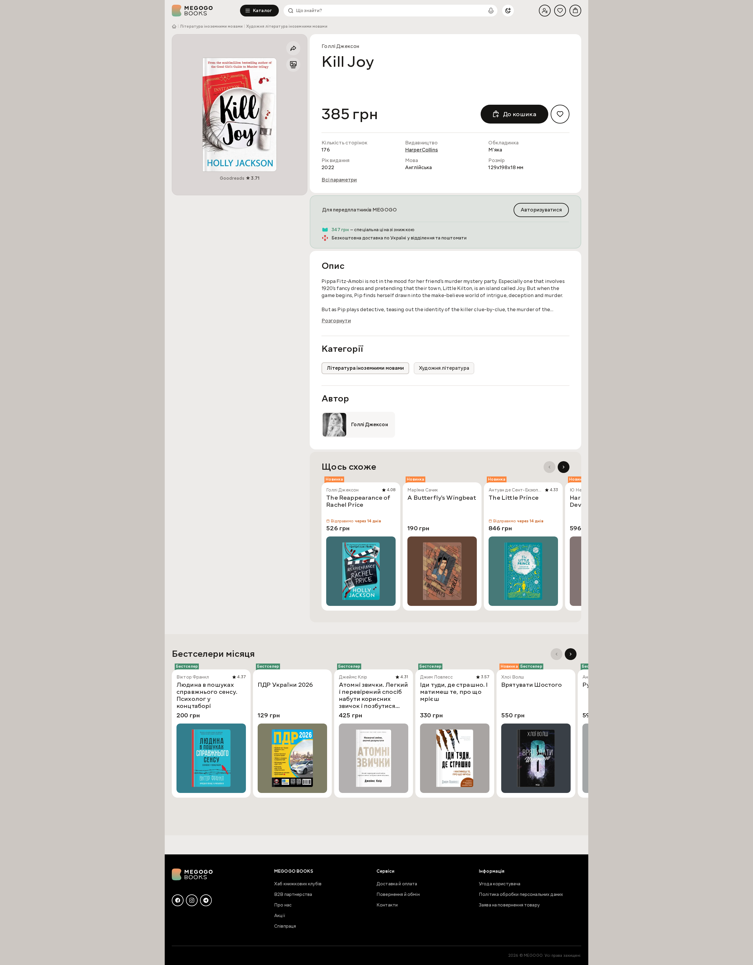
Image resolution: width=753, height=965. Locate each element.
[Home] (206, 10)
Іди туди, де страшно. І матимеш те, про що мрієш (454, 692)
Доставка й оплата (396, 884)
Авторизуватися (541, 209)
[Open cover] (239, 114)
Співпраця (285, 926)
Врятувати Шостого (531, 685)
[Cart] (575, 10)
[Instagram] (192, 900)
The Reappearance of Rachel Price (358, 501)
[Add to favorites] (560, 114)
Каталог (262, 11)
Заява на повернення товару (509, 905)
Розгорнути (336, 321)
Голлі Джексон (340, 46)
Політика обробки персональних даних (521, 894)
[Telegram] (206, 900)
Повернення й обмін (398, 894)
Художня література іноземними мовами (286, 26)
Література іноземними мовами (211, 26)
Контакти (387, 905)
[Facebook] (178, 900)
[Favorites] (560, 10)
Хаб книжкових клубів (297, 884)
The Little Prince (514, 498)
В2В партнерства (293, 894)
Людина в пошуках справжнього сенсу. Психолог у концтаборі (206, 695)
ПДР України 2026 (285, 685)
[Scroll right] (563, 467)
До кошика (520, 114)
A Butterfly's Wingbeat (441, 498)
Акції (279, 916)
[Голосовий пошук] (490, 10)
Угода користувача (500, 884)
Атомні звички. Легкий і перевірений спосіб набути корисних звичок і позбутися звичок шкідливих (373, 695)
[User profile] (545, 10)
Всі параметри (339, 180)
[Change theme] (508, 10)
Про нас (282, 905)
